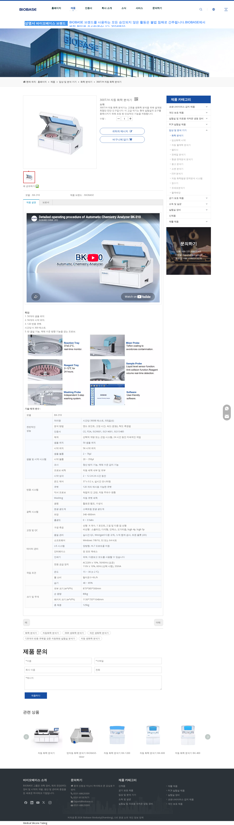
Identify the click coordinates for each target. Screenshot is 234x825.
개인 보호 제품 (176, 112)
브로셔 (46, 202)
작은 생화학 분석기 (99, 632)
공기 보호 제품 (176, 197)
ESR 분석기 (177, 173)
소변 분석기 (177, 168)
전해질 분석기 (179, 154)
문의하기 (157, 8)
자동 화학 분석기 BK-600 (143, 752)
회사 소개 (107, 8)
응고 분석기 (177, 164)
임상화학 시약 (179, 140)
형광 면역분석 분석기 (182, 159)
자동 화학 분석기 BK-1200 (107, 752)
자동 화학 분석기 (36, 752)
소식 (123, 8)
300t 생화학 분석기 (74, 632)
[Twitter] (43, 802)
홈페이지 (56, 8)
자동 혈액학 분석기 (181, 144)
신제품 (172, 215)
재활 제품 (174, 221)
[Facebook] (25, 802)
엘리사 (175, 149)
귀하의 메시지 (120, 131)
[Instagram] (50, 802)
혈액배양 (176, 192)
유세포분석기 (178, 187)
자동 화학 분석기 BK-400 (178, 752)
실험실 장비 (175, 209)
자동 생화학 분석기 (90, 638)
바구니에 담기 (120, 139)
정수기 (175, 183)
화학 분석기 (31, 632)
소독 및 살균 (175, 203)
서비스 (139, 8)
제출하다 (35, 695)
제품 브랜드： (77, 194)
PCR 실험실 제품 (177, 124)
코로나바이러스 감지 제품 (182, 106)
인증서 (88, 8)
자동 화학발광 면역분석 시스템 (187, 178)
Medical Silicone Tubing (35, 823)
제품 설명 (31, 202)
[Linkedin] (31, 802)
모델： (28, 194)
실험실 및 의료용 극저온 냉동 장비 (186, 118)
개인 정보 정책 (136, 817)
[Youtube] (37, 802)
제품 (73, 8)
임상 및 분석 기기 (178, 130)
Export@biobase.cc (83, 801)
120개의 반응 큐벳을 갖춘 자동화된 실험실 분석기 (50, 638)
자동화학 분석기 (51, 632)
